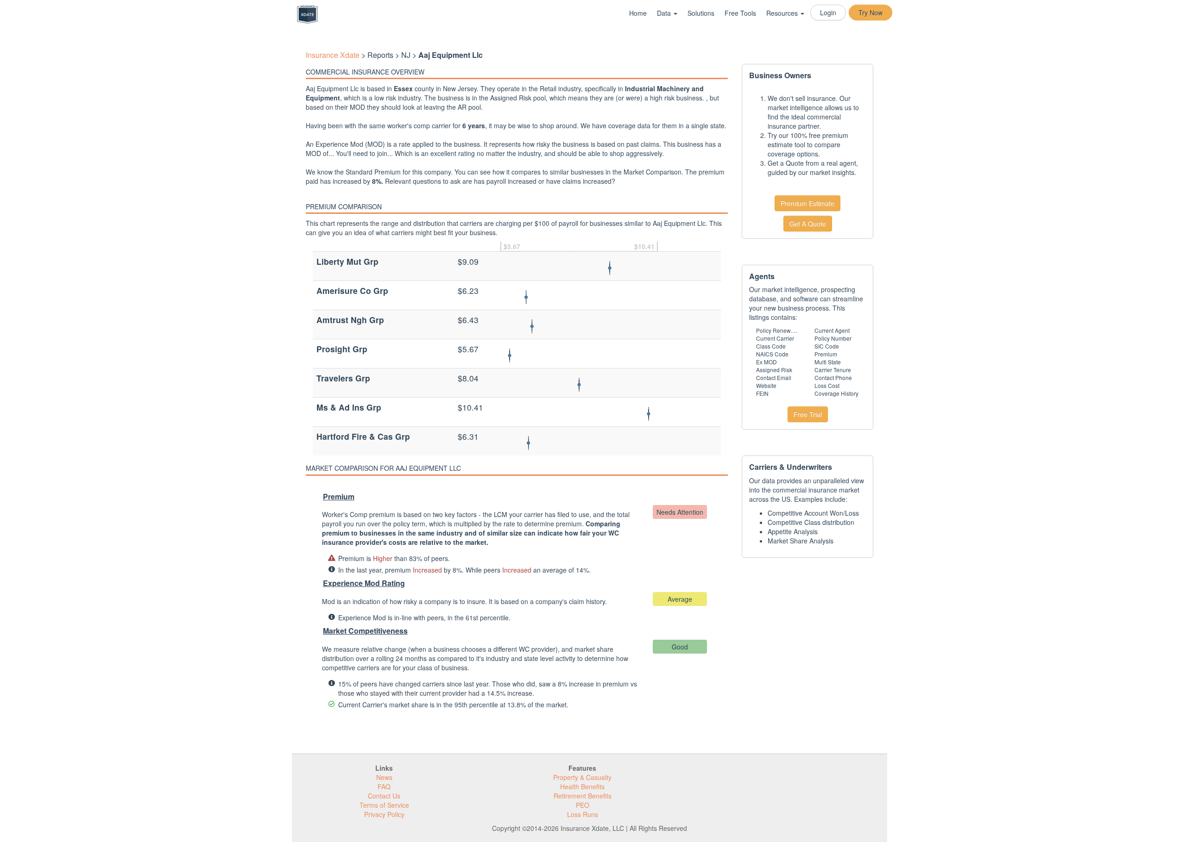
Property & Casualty (582, 777)
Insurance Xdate (333, 55)
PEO (582, 805)
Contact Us (384, 795)
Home (638, 13)
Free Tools (740, 13)
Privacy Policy (384, 814)
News (384, 777)
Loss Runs (582, 814)
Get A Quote (807, 223)
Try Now (870, 12)
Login (828, 12)
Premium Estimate (807, 203)
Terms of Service (384, 805)
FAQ (384, 786)
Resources (783, 13)
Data (665, 13)
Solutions (701, 13)
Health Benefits (582, 786)
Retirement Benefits (583, 795)
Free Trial (808, 414)
